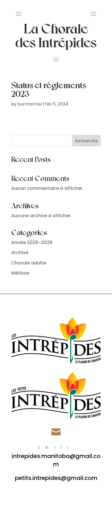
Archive (19, 252)
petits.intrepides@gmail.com (56, 478)
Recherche (86, 141)
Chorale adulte (28, 263)
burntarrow (30, 104)
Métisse (20, 273)
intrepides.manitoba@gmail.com (56, 460)
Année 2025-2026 (32, 242)
